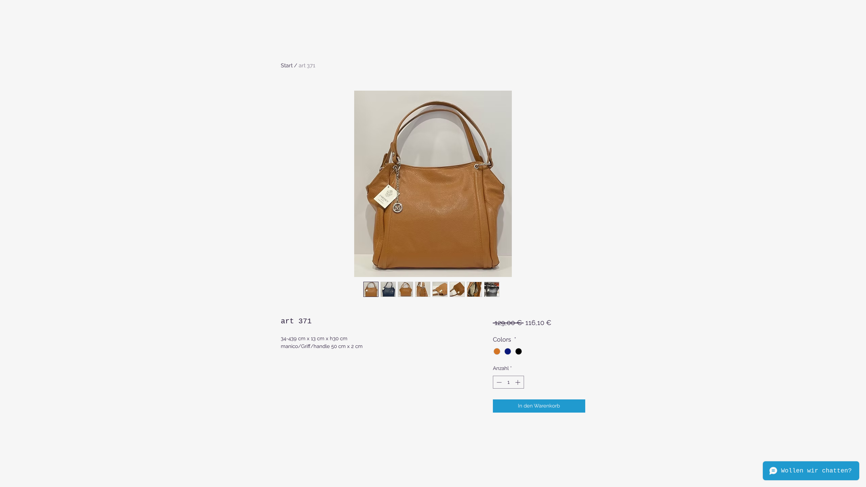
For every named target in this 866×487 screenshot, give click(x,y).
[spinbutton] (508, 382)
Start (287, 65)
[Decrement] (498, 382)
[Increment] (518, 382)
